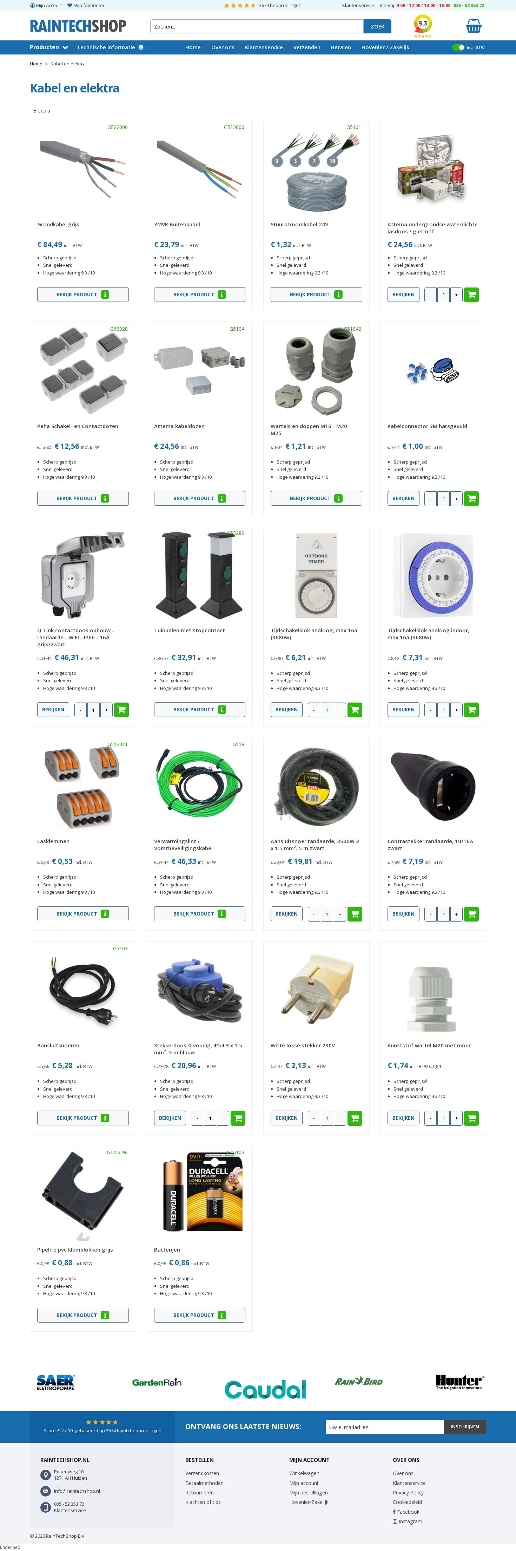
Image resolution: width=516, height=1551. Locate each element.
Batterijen (167, 1249)
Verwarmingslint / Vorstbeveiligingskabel (183, 845)
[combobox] (257, 26)
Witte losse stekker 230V (303, 1045)
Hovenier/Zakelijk (309, 1502)
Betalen (341, 47)
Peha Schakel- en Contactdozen (77, 425)
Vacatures (198, 60)
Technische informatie (106, 47)
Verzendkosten (202, 1473)
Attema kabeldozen (179, 425)
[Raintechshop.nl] (78, 22)
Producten (44, 47)
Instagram (409, 1521)
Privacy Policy (408, 1492)
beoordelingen (280, 5)
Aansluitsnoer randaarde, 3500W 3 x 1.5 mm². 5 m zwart (315, 845)
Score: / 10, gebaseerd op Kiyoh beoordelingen (102, 1430)
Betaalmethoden (204, 1483)
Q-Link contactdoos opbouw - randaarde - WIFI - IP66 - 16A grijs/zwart (75, 637)
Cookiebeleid (407, 1502)
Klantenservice (264, 47)
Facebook (407, 1511)
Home (193, 47)
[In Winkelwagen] (471, 294)
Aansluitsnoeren (58, 1045)
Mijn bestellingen (308, 1492)
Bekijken (403, 294)
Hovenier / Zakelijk (385, 47)
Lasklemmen (53, 841)
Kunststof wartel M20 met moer (429, 1045)
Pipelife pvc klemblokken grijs (75, 1249)
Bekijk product (78, 294)
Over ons (222, 47)
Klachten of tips (203, 1502)
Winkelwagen (304, 1473)
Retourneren (199, 1492)
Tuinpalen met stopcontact (189, 630)
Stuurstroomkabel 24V (299, 224)
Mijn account (49, 5)
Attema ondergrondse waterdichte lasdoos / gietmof (433, 228)
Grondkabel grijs (58, 224)
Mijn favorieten (89, 5)
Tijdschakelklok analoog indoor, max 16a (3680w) (428, 634)
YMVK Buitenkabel (177, 224)
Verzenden (306, 47)
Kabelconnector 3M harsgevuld (427, 425)
